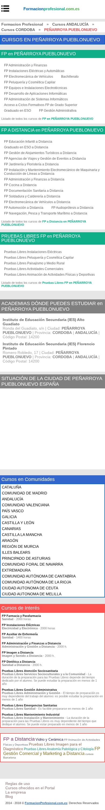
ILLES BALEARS (16, 552)
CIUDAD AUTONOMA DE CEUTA (30, 588)
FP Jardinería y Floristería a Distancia (31, 164)
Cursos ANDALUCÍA (70, 24)
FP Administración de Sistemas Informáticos (36, 99)
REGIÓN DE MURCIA (20, 546)
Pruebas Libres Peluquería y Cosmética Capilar (39, 257)
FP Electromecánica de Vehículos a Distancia (37, 202)
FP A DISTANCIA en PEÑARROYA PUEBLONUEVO (52, 130)
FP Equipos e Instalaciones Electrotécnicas (35, 88)
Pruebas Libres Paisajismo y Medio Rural (34, 263)
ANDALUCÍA (12, 499)
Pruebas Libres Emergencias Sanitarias (29, 705)
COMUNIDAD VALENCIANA (25, 505)
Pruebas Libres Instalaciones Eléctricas (33, 252)
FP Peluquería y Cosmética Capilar (29, 82)
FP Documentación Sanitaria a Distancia (33, 191)
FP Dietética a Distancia (18, 661)
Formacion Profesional (22, 24)
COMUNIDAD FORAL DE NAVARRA (32, 564)
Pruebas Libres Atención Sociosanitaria (30, 670)
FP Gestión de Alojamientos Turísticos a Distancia (40, 153)
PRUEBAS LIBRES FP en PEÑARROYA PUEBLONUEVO (40, 238)
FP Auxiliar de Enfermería (20, 634)
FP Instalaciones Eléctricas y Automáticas (34, 71)
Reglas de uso (17, 783)
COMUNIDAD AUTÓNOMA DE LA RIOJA (36, 582)
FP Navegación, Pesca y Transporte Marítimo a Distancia (45, 213)
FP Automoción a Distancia (23, 208)
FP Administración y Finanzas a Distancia (34, 179)
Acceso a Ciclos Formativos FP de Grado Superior (40, 105)
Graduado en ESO (17, 110)
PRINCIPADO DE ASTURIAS (26, 558)
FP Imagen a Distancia (17, 652)
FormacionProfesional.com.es (46, 803)
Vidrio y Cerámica (49, 739)
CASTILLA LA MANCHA (22, 534)
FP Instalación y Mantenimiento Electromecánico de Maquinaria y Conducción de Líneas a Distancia (52, 172)
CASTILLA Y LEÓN (18, 523)
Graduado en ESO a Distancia (26, 147)
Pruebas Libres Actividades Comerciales (33, 269)
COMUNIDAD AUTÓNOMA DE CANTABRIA (39, 576)
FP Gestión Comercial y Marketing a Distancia (51, 751)
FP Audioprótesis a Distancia (72, 208)
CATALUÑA (11, 487)
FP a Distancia (19, 739)
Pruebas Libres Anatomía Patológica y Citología (59, 749)
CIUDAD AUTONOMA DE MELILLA (31, 594)
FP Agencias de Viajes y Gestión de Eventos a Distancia (45, 158)
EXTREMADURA (16, 570)
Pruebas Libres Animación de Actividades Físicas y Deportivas (49, 274)
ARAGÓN (10, 540)
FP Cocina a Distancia (20, 185)
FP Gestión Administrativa (57, 110)
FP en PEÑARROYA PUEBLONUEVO (38, 54)
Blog (9, 796)
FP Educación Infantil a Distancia (28, 141)
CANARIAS (11, 529)
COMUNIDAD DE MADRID (24, 493)
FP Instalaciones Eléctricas (21, 625)
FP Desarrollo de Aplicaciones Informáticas (35, 93)
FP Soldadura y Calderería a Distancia (32, 196)
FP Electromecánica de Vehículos (28, 76)
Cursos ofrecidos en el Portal (30, 788)
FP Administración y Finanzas (25, 65)
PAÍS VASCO (13, 511)
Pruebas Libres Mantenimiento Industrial (31, 714)
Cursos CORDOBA (18, 30)
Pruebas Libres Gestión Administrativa (29, 689)
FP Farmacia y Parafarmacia (21, 615)
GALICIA (9, 517)
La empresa (15, 792)
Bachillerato (70, 76)
